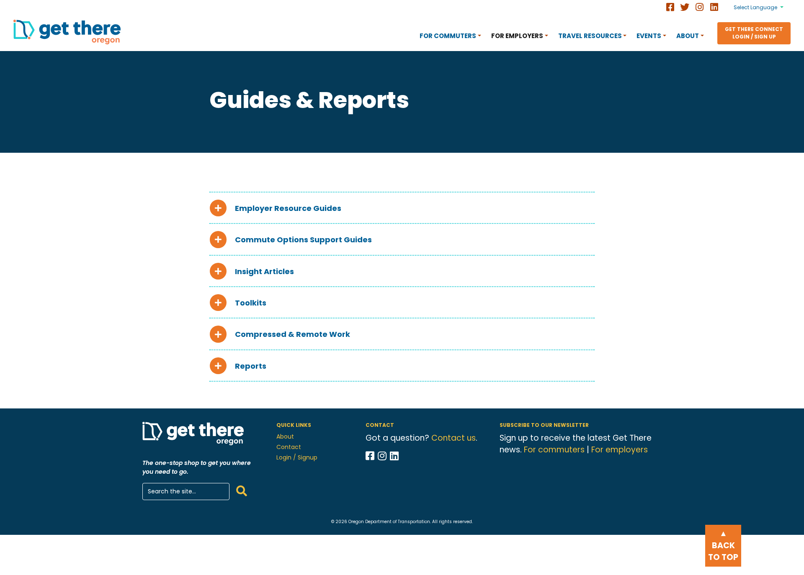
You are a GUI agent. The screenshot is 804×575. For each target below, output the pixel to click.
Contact (288, 447)
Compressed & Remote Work (292, 334)
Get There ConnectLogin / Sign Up (754, 33)
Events (648, 35)
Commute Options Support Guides (303, 239)
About (687, 35)
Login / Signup (296, 457)
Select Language (755, 7)
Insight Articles (264, 271)
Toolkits (250, 303)
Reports (250, 366)
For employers (619, 449)
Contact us (453, 438)
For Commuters (448, 35)
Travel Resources (590, 35)
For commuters (554, 449)
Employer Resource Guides (288, 208)
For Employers (517, 35)
